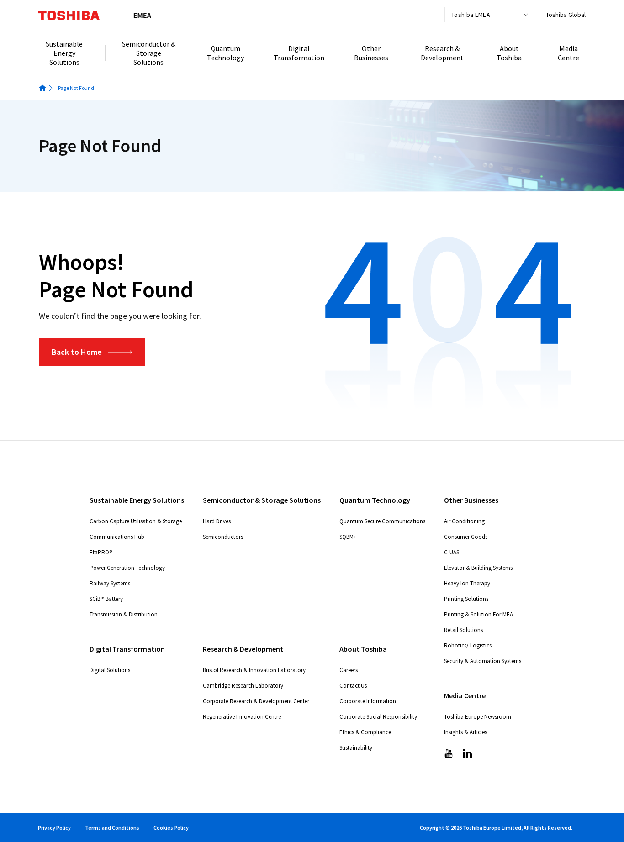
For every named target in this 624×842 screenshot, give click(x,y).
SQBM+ (348, 537)
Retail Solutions (463, 630)
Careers (348, 670)
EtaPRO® (101, 552)
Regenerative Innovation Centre (242, 717)
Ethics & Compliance (365, 732)
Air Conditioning (464, 521)
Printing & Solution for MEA (478, 614)
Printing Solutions (466, 599)
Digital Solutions (110, 670)
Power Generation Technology (127, 568)
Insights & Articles (465, 732)
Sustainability (355, 748)
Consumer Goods (465, 537)
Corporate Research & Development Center (256, 701)
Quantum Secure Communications (382, 521)
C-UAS (451, 552)
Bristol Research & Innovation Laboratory (254, 670)
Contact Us (353, 685)
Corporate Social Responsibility (378, 717)
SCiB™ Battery (106, 599)
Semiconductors (223, 537)
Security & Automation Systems (482, 661)
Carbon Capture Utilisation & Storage (136, 521)
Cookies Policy (171, 827)
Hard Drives (217, 521)
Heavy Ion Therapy (467, 583)
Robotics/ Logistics (468, 645)
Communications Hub (117, 537)
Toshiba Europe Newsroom (477, 717)
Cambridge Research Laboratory (243, 685)
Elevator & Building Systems (478, 568)
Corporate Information (367, 701)
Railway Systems (110, 583)
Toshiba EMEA (470, 15)
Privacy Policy (54, 827)
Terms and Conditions (112, 827)
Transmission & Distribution (124, 614)
